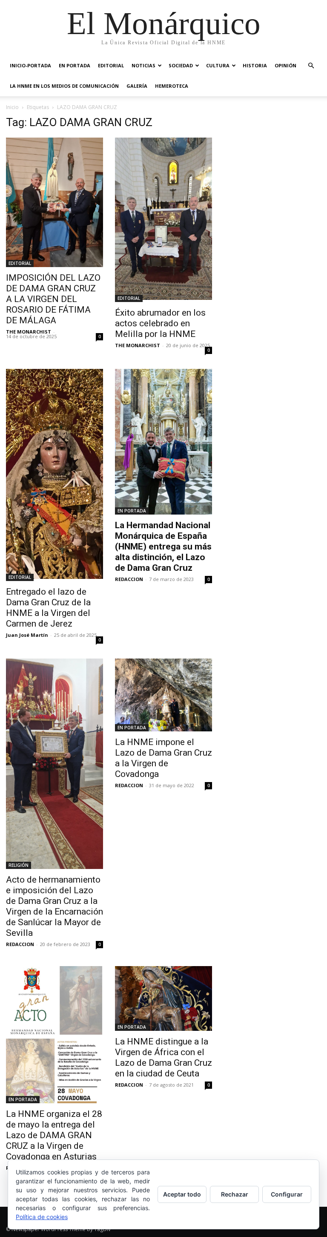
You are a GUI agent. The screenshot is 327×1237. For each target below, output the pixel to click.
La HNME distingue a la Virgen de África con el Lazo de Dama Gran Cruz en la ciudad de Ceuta (163, 1057)
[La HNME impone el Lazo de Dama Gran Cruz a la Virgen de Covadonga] (163, 695)
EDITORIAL (111, 65)
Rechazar (234, 1194)
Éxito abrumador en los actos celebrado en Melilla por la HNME (160, 323)
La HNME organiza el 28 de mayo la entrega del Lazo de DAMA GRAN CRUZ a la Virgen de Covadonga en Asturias (54, 1135)
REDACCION (129, 579)
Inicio (12, 107)
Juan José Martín (27, 635)
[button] (311, 66)
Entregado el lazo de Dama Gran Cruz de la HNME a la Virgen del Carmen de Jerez (48, 608)
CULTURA (217, 65)
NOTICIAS (143, 65)
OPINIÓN (285, 65)
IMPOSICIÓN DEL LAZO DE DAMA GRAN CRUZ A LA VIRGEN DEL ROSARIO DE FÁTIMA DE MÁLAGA (53, 299)
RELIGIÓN (19, 865)
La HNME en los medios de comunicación (64, 86)
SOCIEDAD (181, 65)
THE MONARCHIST (28, 331)
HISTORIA (255, 65)
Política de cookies (42, 1216)
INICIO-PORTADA (30, 65)
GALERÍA (136, 86)
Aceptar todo (182, 1194)
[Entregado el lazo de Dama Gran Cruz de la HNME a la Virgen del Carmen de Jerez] (54, 475)
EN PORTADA (74, 65)
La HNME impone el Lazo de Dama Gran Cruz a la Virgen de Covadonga (163, 758)
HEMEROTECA (171, 86)
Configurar (287, 1194)
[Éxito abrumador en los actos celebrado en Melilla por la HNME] (163, 220)
